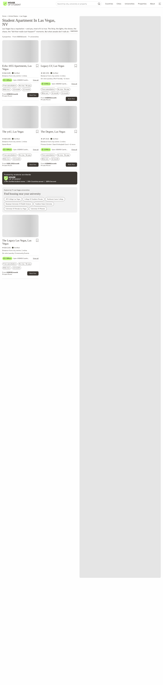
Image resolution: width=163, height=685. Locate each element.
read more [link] (74, 31)
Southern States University (43, 204)
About (152, 4)
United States (13, 16)
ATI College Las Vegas (13, 199)
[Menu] (160, 3)
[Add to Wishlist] (37, 65)
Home (4, 16)
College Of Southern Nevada (33, 199)
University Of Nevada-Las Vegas (16, 209)
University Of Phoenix (38, 209)
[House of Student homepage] (12, 4)
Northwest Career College (55, 199)
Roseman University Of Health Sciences (18, 204)
